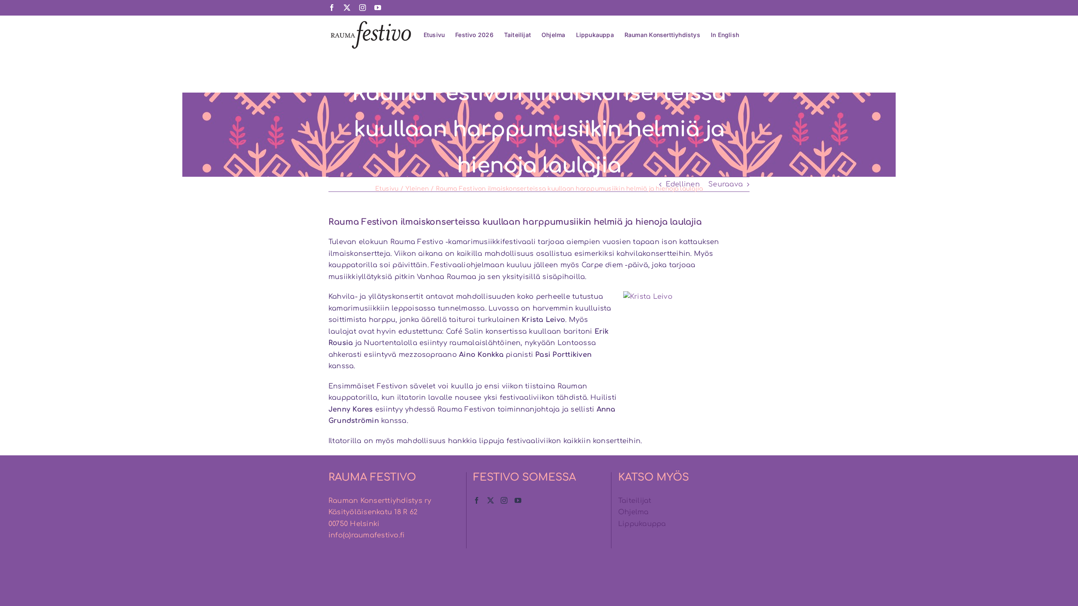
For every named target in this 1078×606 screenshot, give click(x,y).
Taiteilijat (634, 501)
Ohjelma (633, 512)
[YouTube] (518, 500)
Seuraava (725, 184)
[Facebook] (476, 500)
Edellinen (683, 184)
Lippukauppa (642, 524)
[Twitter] (490, 500)
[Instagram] (504, 500)
